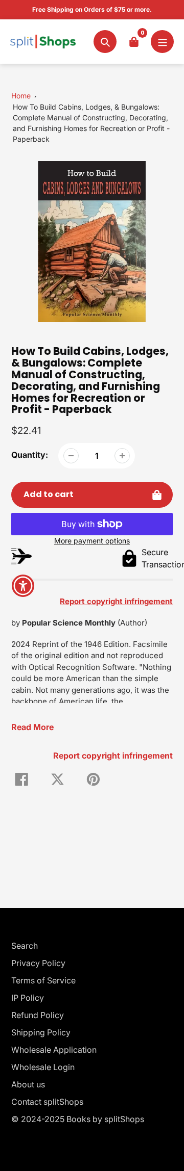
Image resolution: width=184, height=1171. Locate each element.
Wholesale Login (43, 1067)
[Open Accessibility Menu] (23, 585)
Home (21, 95)
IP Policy (27, 998)
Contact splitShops (47, 1102)
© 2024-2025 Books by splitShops (77, 1119)
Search (24, 946)
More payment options (92, 540)
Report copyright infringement (113, 755)
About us (28, 1084)
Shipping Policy (41, 1032)
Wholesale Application (54, 1050)
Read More (32, 727)
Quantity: (29, 455)
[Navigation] (162, 41)
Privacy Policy (38, 963)
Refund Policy (37, 1015)
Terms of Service (43, 980)
